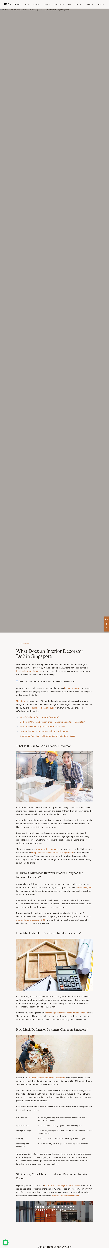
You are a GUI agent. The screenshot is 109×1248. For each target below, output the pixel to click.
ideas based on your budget (43, 708)
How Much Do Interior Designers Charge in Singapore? (44, 731)
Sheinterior (21, 701)
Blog (69, 4)
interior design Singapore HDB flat (31, 920)
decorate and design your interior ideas (62, 1185)
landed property (71, 688)
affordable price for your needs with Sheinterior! (66, 1012)
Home (27, 4)
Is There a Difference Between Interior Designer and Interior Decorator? (52, 722)
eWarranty (101, 4)
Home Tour (59, 4)
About (36, 4)
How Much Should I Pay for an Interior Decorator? (42, 726)
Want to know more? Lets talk (65, 1195)
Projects (46, 4)
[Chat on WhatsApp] (6, 1242)
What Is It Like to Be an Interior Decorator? (39, 717)
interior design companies (48, 849)
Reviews (78, 4)
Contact (89, 4)
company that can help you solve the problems (52, 852)
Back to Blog (24, 644)
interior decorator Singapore (29, 671)
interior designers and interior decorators (47, 1077)
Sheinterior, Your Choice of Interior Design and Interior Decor (47, 736)
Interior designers (84, 887)
